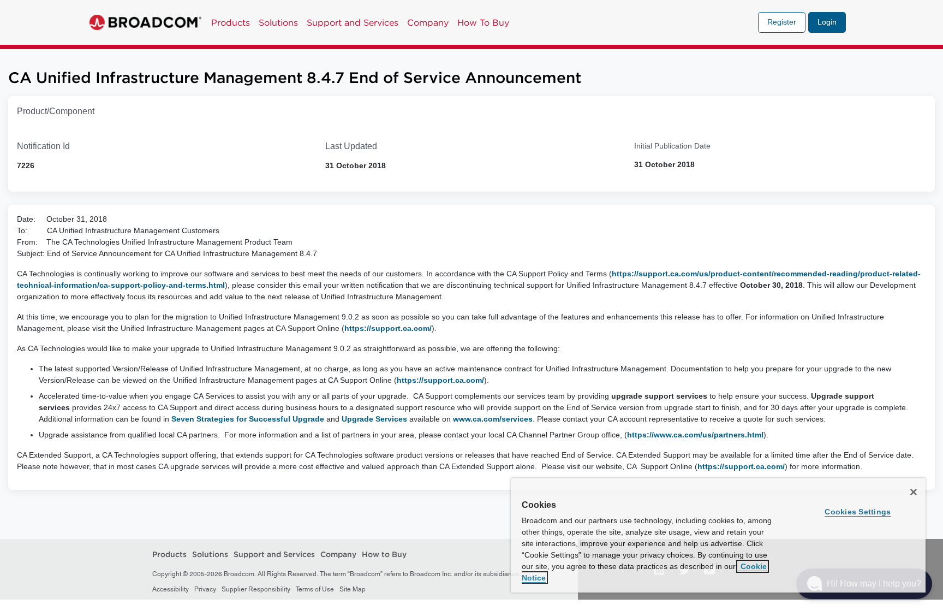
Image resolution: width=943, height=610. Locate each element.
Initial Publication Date (672, 145)
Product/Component (55, 111)
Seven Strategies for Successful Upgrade (247, 418)
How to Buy (384, 555)
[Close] (913, 492)
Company (428, 22)
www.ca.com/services (493, 418)
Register (781, 21)
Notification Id (43, 146)
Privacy (205, 589)
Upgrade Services (374, 418)
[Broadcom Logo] (145, 22)
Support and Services (352, 22)
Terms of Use (315, 589)
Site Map (352, 589)
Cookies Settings (858, 511)
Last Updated (351, 146)
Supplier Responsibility (256, 589)
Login (827, 21)
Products (230, 22)
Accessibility (170, 589)
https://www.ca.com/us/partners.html (695, 434)
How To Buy (483, 22)
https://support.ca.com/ (388, 328)
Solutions (278, 22)
